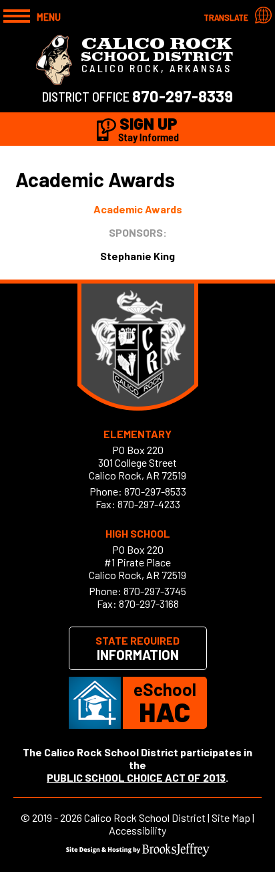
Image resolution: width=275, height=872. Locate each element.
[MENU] (16, 14)
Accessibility (137, 830)
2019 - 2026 (57, 817)
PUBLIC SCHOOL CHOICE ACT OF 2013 (136, 777)
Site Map (231, 817)
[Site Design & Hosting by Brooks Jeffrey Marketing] (138, 852)
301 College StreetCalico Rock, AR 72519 (137, 468)
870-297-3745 (154, 590)
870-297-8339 (182, 96)
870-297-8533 (155, 491)
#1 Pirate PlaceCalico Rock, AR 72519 (137, 568)
